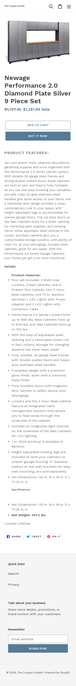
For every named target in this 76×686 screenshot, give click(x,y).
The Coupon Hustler (30, 672)
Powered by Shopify (57, 672)
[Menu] (68, 6)
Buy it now (37, 136)
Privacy (13, 584)
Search (13, 574)
